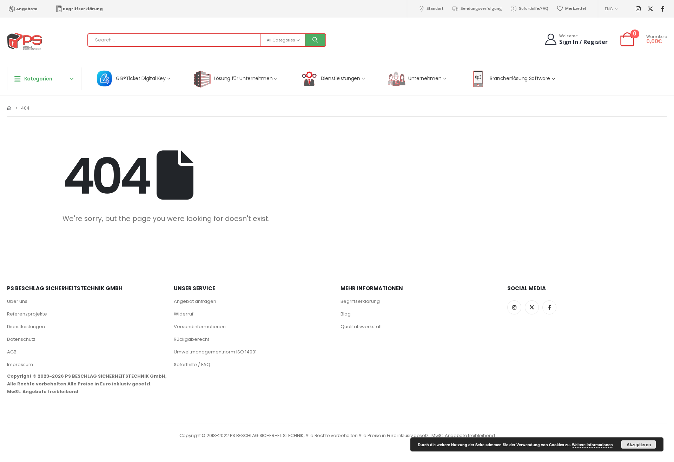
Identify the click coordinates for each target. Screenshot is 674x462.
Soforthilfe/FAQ (533, 8)
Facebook (549, 307)
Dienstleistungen (26, 326)
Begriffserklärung (83, 9)
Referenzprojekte (27, 314)
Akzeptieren (639, 444)
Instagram (514, 307)
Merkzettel (575, 8)
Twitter (532, 307)
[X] (650, 9)
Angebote (27, 9)
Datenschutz (21, 339)
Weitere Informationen (592, 444)
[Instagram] (638, 9)
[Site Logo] (24, 42)
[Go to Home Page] (9, 108)
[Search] (315, 40)
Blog (346, 314)
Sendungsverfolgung (481, 8)
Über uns (17, 301)
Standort (435, 8)
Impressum (20, 364)
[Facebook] (662, 9)
